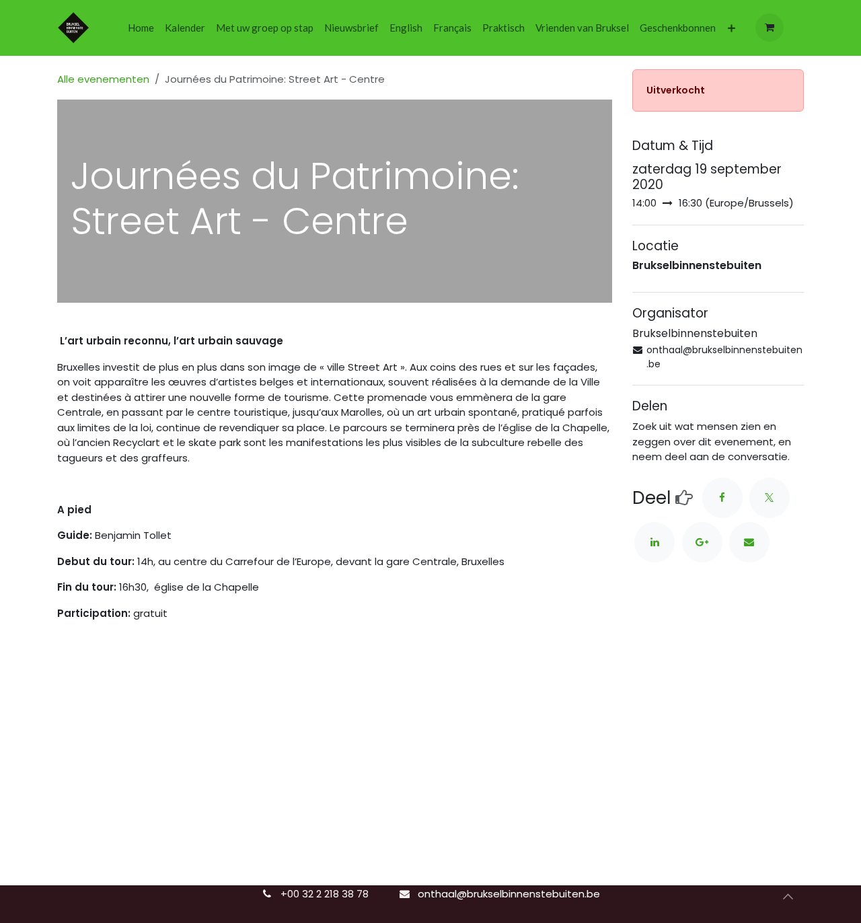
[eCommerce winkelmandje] (769, 27)
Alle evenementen (103, 79)
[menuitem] (140, 28)
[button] (788, 896)
